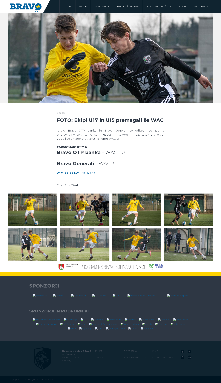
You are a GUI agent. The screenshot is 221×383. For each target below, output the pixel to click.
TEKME (99, 357)
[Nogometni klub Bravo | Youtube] (189, 357)
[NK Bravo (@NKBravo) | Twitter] (189, 352)
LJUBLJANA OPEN (163, 357)
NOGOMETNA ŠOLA (135, 357)
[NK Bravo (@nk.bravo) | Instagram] (182, 357)
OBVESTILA (130, 351)
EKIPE (99, 351)
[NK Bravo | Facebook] (182, 352)
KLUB (155, 351)
